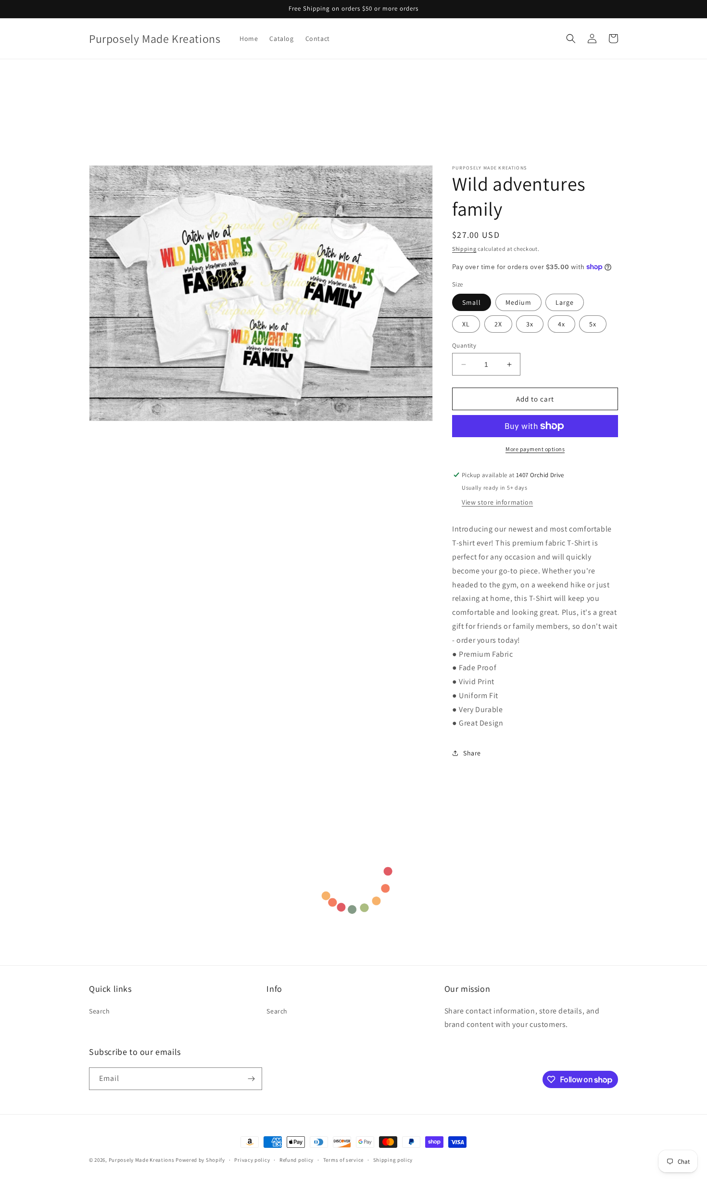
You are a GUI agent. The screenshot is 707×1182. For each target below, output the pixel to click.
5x (592, 324)
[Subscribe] (251, 1078)
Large (565, 302)
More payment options (535, 449)
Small (471, 302)
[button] (570, 38)
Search (99, 1011)
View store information (497, 502)
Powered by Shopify (200, 1159)
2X (498, 324)
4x (561, 324)
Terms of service (343, 1159)
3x (529, 324)
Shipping (464, 248)
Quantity (464, 345)
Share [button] (472, 753)
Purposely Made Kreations (142, 1159)
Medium (518, 302)
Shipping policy (393, 1159)
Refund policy (296, 1159)
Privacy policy (252, 1159)
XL (466, 324)
